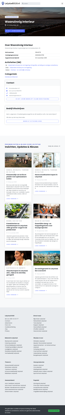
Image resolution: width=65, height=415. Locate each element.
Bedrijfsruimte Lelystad (40, 389)
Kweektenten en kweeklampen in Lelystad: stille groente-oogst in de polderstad (17, 226)
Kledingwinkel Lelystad (40, 369)
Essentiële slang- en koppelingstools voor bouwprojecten (43, 225)
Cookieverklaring (10, 327)
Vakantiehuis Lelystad (40, 353)
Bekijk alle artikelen (53, 146)
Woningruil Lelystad (39, 383)
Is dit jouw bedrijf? (15, 31)
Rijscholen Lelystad (39, 319)
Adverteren (8, 323)
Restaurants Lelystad (11, 341)
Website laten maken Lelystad (42, 371)
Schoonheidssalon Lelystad (13, 345)
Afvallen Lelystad (38, 329)
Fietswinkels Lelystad (39, 321)
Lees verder (11, 198)
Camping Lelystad (39, 349)
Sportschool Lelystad (40, 373)
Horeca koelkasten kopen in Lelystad (46, 176)
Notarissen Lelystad (11, 367)
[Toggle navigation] (62, 3)
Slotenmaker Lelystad (11, 391)
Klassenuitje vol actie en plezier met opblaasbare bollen (16, 177)
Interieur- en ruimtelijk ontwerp (20, 70)
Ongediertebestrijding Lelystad (43, 391)
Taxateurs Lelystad (11, 369)
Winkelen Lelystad (39, 341)
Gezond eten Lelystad (40, 331)
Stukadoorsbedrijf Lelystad (13, 351)
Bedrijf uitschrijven (32, 121)
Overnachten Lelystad (40, 351)
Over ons (8, 325)
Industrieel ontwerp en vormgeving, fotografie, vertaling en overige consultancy (33, 65)
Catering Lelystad (10, 343)
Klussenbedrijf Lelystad (12, 365)
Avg (6, 329)
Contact (7, 321)
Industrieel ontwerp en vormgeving (21, 67)
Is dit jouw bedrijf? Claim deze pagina (32, 99)
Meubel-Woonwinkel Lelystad (42, 343)
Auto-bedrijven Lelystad (12, 383)
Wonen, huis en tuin (14, 221)
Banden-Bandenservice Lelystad (15, 387)
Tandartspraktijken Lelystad (13, 347)
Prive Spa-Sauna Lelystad (41, 385)
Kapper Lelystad (38, 325)
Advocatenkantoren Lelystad (14, 389)
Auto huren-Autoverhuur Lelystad (15, 385)
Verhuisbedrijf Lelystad (12, 353)
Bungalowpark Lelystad (40, 355)
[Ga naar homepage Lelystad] (10, 3)
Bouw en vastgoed (42, 221)
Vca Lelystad (37, 367)
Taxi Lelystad (37, 323)
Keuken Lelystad (38, 365)
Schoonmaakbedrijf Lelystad (14, 371)
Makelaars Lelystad (11, 373)
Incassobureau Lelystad (40, 387)
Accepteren (54, 410)
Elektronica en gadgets (15, 268)
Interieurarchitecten (11, 17)
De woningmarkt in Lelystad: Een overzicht (46, 270)
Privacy (7, 331)
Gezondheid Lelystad (39, 327)
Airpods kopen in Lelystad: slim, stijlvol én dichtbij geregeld (17, 273)
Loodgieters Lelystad (11, 349)
